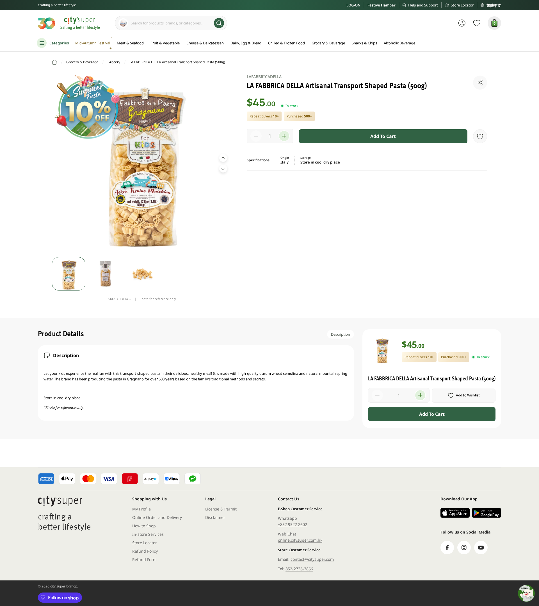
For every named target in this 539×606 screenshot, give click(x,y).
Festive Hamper (381, 5)
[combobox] (171, 23)
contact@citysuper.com (312, 559)
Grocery (114, 62)
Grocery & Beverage (82, 62)
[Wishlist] (477, 23)
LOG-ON (353, 5)
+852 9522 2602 (292, 524)
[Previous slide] (223, 158)
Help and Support (423, 5)
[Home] (54, 62)
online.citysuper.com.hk (300, 540)
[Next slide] (223, 169)
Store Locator (462, 5)
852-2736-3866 (299, 568)
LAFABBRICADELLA (264, 76)
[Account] (462, 23)
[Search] (219, 23)
